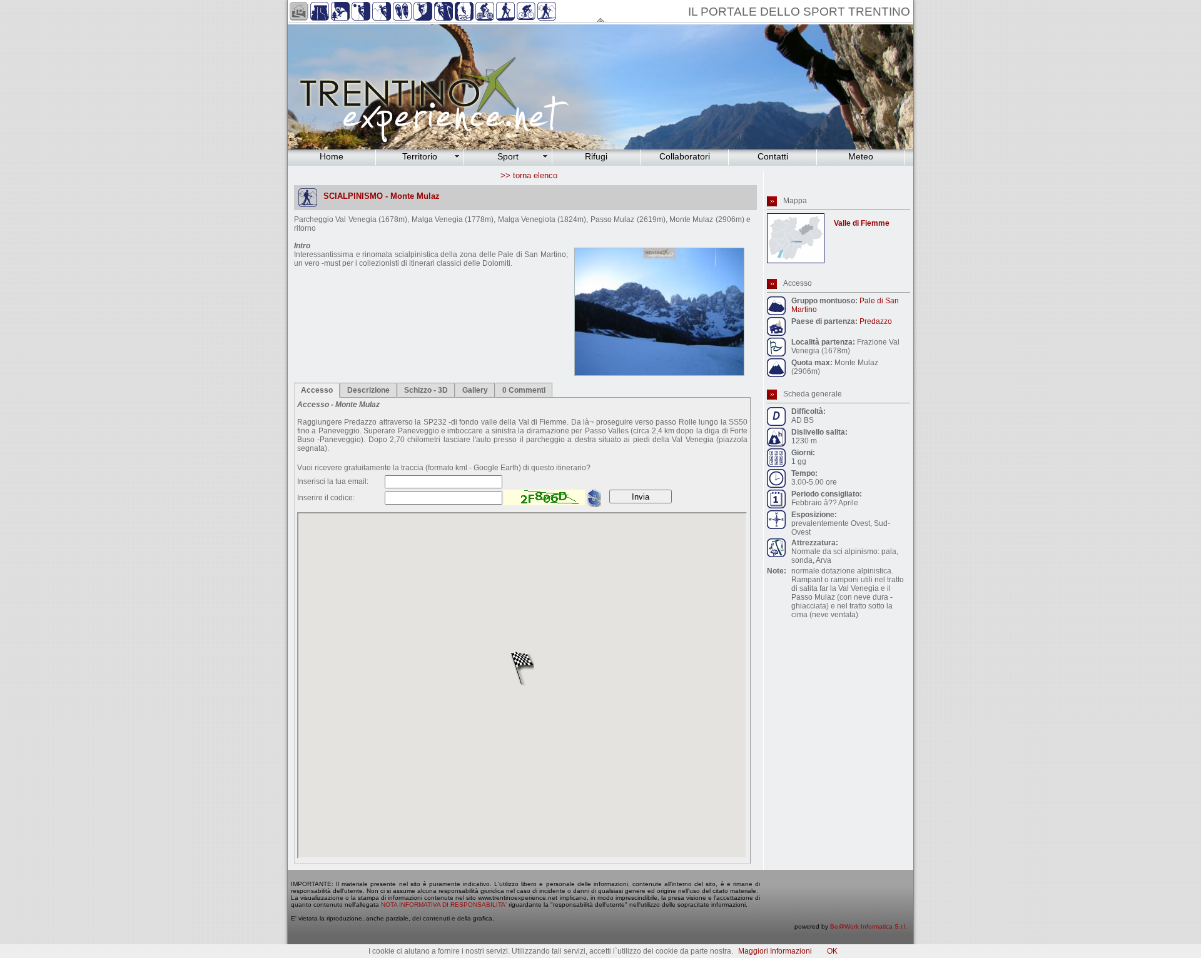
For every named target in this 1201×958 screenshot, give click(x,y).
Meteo (860, 156)
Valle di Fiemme (861, 223)
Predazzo (875, 321)
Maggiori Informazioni (775, 951)
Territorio (419, 156)
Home (331, 156)
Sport (508, 156)
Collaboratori (684, 156)
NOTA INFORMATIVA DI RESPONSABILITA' (444, 904)
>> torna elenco (528, 175)
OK (832, 951)
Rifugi (596, 156)
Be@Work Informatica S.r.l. (868, 926)
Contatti (773, 156)
